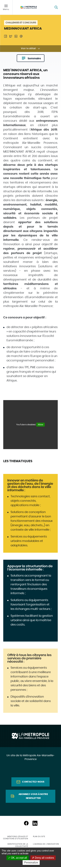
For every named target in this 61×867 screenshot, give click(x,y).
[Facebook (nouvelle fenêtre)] (26, 823)
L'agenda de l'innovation (46, 844)
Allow (40, 425)
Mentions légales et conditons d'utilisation (15, 838)
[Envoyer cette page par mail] (21, 36)
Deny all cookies (44, 857)
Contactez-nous (33, 782)
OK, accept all (18, 857)
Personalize (31, 862)
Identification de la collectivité (17, 845)
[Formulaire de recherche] (56, 7)
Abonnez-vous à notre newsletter (33, 796)
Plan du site (39, 836)
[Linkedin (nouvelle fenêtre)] (35, 823)
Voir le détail (28, 48)
